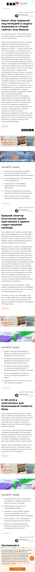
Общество (5, 126)
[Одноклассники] (25, 130)
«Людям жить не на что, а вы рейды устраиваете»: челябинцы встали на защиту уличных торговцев (17, 501)
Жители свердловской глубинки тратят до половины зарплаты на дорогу (16, 375)
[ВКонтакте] (22, 130)
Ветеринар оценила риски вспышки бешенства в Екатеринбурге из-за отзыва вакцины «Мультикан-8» (17, 361)
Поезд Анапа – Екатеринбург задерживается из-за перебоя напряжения (15, 186)
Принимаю (17, 569)
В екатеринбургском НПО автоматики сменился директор (18, 179)
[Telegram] (27, 130)
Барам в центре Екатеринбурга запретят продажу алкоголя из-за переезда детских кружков (16, 353)
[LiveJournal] (33, 130)
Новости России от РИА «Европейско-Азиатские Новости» (13, 4)
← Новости (5, 8)
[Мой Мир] (30, 130)
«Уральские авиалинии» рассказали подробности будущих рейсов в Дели (18, 192)
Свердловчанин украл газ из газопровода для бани (14, 507)
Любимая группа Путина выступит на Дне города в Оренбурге (18, 382)
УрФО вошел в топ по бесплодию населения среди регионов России (17, 197)
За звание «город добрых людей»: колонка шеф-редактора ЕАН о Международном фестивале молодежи (18, 173)
